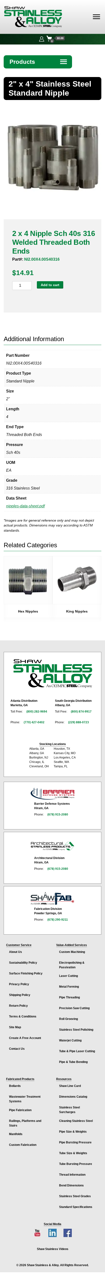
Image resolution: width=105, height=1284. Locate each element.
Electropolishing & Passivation (71, 965)
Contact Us (17, 1048)
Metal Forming (69, 986)
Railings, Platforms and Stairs (25, 1123)
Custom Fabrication (22, 1145)
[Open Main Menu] (96, 17)
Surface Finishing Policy (25, 973)
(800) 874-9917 (81, 711)
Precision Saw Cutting (74, 1008)
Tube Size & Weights (73, 1153)
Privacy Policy (19, 984)
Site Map (15, 1027)
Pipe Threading (69, 997)
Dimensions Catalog (73, 1096)
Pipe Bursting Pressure (75, 1142)
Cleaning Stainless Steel (76, 1121)
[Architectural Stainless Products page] (52, 846)
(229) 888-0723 (78, 722)
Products (39, 61)
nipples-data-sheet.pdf (25, 506)
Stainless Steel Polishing (76, 1029)
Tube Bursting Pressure (75, 1164)
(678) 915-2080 (57, 814)
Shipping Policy (19, 995)
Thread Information (72, 1174)
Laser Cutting (68, 976)
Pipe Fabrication (20, 1110)
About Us (15, 952)
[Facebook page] (68, 1233)
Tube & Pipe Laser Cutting (77, 1051)
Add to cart (50, 285)
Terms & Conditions (22, 1016)
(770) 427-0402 (34, 722)
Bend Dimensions (71, 1185)
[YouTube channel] (37, 1233)
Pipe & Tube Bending (73, 1062)
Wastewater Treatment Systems (25, 1099)
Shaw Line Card (70, 1086)
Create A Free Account (25, 1038)
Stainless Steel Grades (75, 1196)
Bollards (15, 1086)
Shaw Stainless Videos (52, 1249)
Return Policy (18, 1005)
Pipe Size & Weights (73, 1131)
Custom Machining (72, 952)
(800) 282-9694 (36, 711)
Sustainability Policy (23, 962)
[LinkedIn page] (52, 1233)
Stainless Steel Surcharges (69, 1110)
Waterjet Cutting (70, 1040)
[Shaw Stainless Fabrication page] (52, 898)
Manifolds (15, 1134)
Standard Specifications (75, 1207)
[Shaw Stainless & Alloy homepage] (52, 673)
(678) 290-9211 (57, 919)
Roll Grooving (68, 1019)
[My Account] (41, 38)
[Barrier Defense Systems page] (52, 794)
